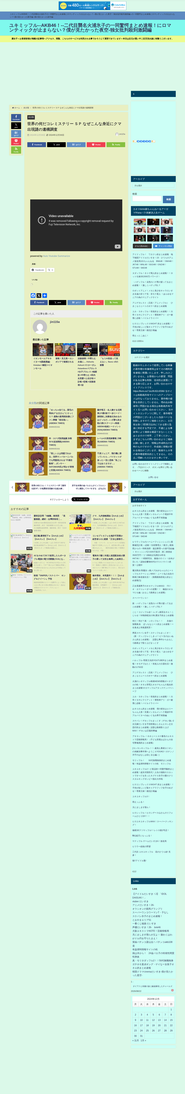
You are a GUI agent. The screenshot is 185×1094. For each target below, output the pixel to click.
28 (165, 1030)
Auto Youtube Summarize (56, 256)
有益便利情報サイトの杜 (145, 949)
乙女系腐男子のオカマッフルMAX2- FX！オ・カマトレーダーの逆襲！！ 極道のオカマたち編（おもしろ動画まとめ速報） (152, 589)
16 (135, 1025)
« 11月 (135, 1040)
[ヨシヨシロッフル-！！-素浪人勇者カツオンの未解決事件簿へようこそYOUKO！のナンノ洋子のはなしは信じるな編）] (153, 751)
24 (141, 1030)
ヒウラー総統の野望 (141, 846)
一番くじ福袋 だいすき (144, 923)
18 (147, 1025)
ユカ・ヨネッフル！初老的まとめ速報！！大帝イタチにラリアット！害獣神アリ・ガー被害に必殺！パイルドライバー (152, 314)
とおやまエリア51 (141, 920)
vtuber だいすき (140, 901)
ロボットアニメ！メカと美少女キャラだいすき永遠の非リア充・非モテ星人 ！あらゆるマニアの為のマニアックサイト (152, 651)
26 (153, 1030)
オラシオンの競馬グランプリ (147, 909)
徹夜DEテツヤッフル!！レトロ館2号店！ (150, 830)
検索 (134, 194)
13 (159, 1020)
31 (141, 1036)
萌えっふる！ (138, 802)
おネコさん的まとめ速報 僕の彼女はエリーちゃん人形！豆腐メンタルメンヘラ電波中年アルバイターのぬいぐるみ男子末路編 (152, 514)
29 (171, 1030)
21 (165, 1025)
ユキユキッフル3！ (141, 796)
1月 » (143, 1040)
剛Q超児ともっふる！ (142, 836)
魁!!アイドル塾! (139, 861)
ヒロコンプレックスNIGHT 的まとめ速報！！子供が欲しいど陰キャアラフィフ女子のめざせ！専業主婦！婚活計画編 (153, 327)
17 (141, 1025)
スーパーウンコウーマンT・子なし (150, 912)
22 (171, 1025)
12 (153, 1020)
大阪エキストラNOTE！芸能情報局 (150, 931)
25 (147, 1030)
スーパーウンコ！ (140, 598)
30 (135, 1036)
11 (147, 1020)
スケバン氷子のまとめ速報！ (147, 916)
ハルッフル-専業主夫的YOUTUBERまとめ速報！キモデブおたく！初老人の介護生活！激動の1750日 (152, 663)
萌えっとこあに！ (140, 336)
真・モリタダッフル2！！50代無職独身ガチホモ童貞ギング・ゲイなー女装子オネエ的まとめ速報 (153, 964)
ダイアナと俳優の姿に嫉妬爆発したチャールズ (152, 986)
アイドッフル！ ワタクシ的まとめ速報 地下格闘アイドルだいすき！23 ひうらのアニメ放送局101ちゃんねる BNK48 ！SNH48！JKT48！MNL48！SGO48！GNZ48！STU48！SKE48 (153, 261)
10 (141, 1020)
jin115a (122, 134)
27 (159, 1030)
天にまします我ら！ (141, 807)
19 (153, 1025)
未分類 (31, 117)
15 (171, 1020)
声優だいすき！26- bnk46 (146, 927)
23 (135, 1030)
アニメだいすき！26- (143, 905)
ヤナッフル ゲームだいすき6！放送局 (149, 841)
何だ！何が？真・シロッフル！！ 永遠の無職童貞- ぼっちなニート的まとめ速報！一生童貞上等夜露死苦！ (153, 624)
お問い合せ (153, 477)
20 (159, 1025)
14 (165, 1020)
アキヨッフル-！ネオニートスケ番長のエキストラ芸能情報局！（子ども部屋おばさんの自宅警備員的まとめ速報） (153, 739)
